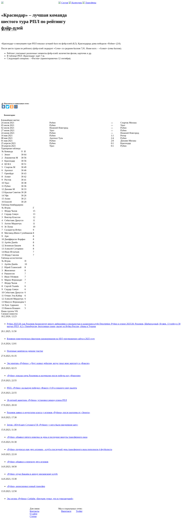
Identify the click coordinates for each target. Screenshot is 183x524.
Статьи (33, 516)
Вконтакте (66, 511)
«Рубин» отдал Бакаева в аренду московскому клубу (32, 474)
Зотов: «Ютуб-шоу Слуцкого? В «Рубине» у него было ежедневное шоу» (42, 425)
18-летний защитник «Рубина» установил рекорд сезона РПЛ (37, 400)
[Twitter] (7, 106)
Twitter (79, 511)
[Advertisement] (34, 35)
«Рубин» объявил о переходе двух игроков (27, 461)
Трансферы (90, 2)
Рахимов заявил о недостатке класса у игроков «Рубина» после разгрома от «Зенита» (48, 412)
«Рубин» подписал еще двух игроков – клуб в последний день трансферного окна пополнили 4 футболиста (59, 449)
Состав (64, 2)
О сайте (33, 514)
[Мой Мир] (16, 106)
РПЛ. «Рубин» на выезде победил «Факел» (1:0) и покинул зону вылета (42, 388)
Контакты (34, 511)
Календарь (76, 2)
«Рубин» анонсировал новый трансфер (26, 486)
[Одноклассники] (11, 106)
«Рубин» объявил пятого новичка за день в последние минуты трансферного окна (47, 437)
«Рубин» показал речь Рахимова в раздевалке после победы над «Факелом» (44, 375)
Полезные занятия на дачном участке (25, 351)
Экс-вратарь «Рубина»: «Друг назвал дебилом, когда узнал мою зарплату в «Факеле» (48, 363)
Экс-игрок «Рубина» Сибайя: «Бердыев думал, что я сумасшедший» (40, 498)
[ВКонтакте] (3, 106)
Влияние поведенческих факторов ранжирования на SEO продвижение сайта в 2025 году (51, 338)
